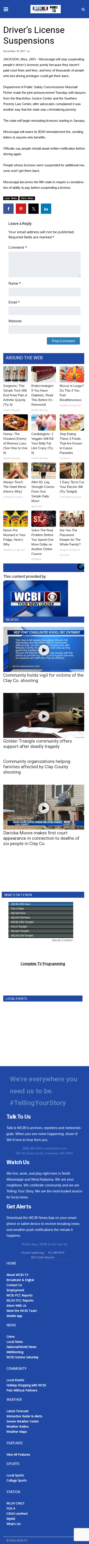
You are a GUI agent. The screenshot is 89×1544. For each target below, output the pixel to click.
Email (14, 302)
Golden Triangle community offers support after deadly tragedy (37, 744)
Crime (10, 1336)
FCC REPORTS (56, 1252)
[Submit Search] (83, 9)
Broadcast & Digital (20, 1280)
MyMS (10, 1519)
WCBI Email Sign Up (53, 1244)
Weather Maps (16, 1432)
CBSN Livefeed (16, 1513)
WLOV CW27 (15, 1503)
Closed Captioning (32, 1252)
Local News (11, 198)
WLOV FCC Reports (19, 1300)
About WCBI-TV (17, 1275)
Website (15, 321)
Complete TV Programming (43, 963)
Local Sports (15, 1475)
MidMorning (14, 1352)
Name (14, 283)
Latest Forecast (17, 1411)
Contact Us (14, 1285)
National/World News (21, 1347)
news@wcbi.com (55, 1148)
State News (27, 198)
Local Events (15, 1380)
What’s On (13, 1524)
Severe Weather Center (22, 1421)
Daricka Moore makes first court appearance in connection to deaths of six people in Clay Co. (41, 838)
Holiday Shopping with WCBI (26, 1385)
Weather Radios (17, 1426)
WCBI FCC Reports (19, 1295)
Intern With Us (16, 1305)
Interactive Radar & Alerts (24, 1416)
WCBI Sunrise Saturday (22, 1357)
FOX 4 (10, 1508)
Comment (17, 247)
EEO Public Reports (42, 1257)
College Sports (16, 1480)
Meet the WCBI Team (21, 1311)
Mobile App (29, 1244)
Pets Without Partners (21, 1390)
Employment (15, 1290)
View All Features (18, 1454)
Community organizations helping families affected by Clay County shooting (36, 767)
